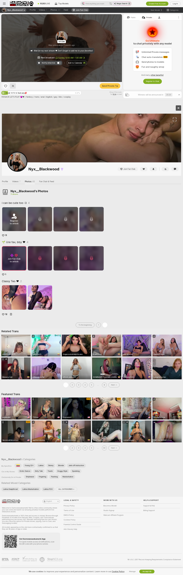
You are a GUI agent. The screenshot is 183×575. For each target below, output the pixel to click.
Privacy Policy (69, 506)
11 (6, 235)
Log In (175, 4)
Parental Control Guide (72, 524)
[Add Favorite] (5, 86)
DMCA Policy (69, 515)
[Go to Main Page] (22, 3)
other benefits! (157, 75)
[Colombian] (18, 465)
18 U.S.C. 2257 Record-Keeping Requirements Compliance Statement (154, 560)
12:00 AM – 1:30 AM (70, 58)
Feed (66, 10)
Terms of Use (69, 510)
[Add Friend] (165, 169)
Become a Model (110, 506)
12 (6, 314)
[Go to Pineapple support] (42, 559)
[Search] (111, 3)
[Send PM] (175, 169)
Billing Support (149, 510)
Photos (55, 10)
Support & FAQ (149, 506)
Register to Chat (152, 81)
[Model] (178, 108)
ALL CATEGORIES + (66, 489)
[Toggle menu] (4, 3)
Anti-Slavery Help (70, 529)
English (49, 501)
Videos (43, 10)
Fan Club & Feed (46, 181)
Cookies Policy (69, 520)
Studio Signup (108, 510)
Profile (33, 10)
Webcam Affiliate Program (113, 515)
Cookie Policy (118, 571)
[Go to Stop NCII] (55, 559)
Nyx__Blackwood (11, 459)
